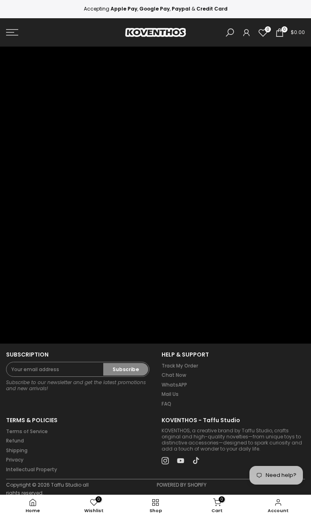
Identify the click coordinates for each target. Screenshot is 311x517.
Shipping (17, 450)
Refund (15, 440)
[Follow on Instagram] (165, 461)
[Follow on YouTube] (180, 461)
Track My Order (180, 365)
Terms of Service (27, 431)
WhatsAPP (174, 384)
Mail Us (170, 394)
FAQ (166, 403)
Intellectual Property (31, 469)
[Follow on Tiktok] (196, 461)
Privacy (14, 459)
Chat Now (174, 375)
